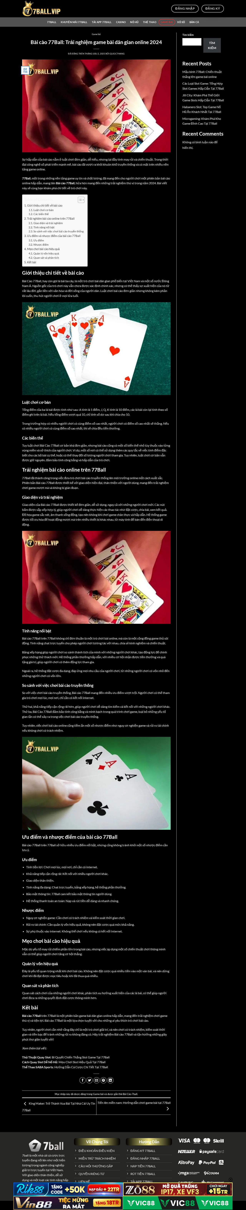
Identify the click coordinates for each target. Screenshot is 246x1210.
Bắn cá (194, 22)
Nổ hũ (134, 22)
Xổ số (181, 22)
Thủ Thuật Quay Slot (36, 1057)
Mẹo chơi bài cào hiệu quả (43, 249)
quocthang (117, 53)
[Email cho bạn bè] (96, 1080)
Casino (121, 22)
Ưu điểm (38, 240)
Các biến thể (41, 214)
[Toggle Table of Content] (79, 200)
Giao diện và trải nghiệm (48, 223)
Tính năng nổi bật (43, 227)
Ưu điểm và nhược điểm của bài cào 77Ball (54, 236)
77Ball (26, 178)
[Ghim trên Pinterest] (103, 1080)
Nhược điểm (41, 244)
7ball (25, 1155)
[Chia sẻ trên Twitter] (89, 1080)
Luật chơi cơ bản (43, 210)
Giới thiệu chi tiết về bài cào (44, 205)
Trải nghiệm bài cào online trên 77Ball (51, 218)
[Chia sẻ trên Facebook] (82, 1080)
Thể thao (149, 22)
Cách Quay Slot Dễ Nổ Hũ (39, 1062)
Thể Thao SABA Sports (37, 1067)
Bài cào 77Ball (31, 1015)
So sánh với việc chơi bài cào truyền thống (58, 231)
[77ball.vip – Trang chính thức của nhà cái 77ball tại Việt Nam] (41, 9)
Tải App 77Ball (102, 22)
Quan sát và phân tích (46, 257)
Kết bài (31, 262)
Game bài (167, 22)
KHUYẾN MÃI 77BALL (74, 22)
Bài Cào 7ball (130, 1094)
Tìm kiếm (188, 34)
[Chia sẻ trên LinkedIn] (110, 1080)
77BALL (52, 22)
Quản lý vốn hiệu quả (46, 253)
